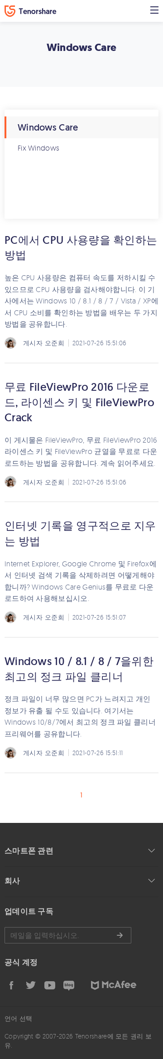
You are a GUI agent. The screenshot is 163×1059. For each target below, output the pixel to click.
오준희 (54, 343)
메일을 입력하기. (68, 935)
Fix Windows (38, 147)
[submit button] (119, 935)
